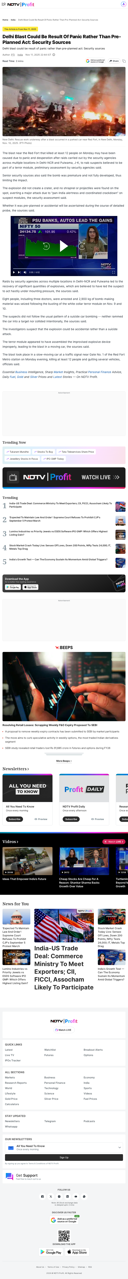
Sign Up (64, 1157)
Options (88, 1055)
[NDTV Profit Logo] (64, 1020)
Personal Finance (99, 372)
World (8, 1088)
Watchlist (50, 1049)
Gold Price (11, 1098)
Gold (20, 377)
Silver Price (51, 1098)
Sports (88, 1088)
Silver (34, 377)
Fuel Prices (90, 1098)
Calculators (12, 1104)
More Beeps (63, 760)
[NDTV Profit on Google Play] (50, 1251)
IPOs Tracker (13, 1060)
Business (21, 372)
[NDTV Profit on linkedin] (67, 1196)
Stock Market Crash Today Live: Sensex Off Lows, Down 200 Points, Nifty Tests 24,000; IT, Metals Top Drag (111, 937)
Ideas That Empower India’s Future (24, 879)
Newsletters (12, 1121)
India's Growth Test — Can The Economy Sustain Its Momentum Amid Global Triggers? (111, 974)
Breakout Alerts (93, 1049)
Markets (10, 1077)
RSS (90, 1267)
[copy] (124, 61)
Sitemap (81, 1267)
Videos (88, 1093)
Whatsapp (11, 1126)
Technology (51, 1088)
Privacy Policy (68, 1267)
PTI (13, 54)
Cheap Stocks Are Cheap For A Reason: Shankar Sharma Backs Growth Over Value (79, 882)
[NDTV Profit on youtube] (75, 1196)
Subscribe (14, 819)
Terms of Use (53, 1267)
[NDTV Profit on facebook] (42, 1196)
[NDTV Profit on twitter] (50, 1196)
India (20, 54)
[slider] (64, 268)
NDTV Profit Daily (74, 806)
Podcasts (89, 1121)
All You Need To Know (20, 806)
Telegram (50, 1121)
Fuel (12, 377)
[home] (21, 3)
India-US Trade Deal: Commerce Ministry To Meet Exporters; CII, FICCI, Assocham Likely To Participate (64, 968)
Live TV (9, 1055)
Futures (49, 1055)
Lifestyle (10, 1093)
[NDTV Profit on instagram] (59, 1196)
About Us (40, 1267)
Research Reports (16, 1082)
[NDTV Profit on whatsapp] (84, 1196)
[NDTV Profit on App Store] (77, 1251)
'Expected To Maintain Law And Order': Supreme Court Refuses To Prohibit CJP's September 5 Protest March (15, 937)
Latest (57, 377)
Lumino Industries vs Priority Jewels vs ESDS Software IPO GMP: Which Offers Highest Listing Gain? (15, 976)
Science (49, 1093)
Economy (89, 1077)
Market (58, 372)
